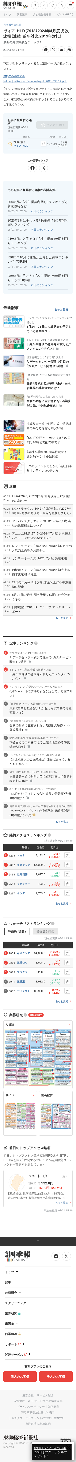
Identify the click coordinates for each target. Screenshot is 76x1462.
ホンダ (21, 893)
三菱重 (21, 981)
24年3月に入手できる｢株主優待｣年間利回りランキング (38, 241)
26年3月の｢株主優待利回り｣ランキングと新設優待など (38, 204)
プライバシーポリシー (31, 1407)
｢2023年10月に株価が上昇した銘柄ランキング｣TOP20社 (38, 259)
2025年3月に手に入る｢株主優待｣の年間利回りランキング (38, 222)
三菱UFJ (22, 962)
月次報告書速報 (42, 14)
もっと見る (61, 309)
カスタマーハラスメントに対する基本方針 (38, 1418)
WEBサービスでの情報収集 (45, 1401)
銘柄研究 (11, 1292)
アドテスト (23, 991)
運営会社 (28, 1395)
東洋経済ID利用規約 (38, 1424)
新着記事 (22, 14)
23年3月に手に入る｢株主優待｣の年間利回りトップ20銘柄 (38, 278)
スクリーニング (15, 1303)
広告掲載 (19, 1401)
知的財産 (53, 1407)
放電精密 (22, 874)
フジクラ (22, 972)
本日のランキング (42, 211)
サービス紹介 (45, 1395)
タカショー (23, 884)
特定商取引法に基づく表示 (38, 1412)
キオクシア (23, 865)
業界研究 (11, 1313)
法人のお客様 (56, 1376)
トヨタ (21, 855)
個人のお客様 (20, 1376)
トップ (7, 14)
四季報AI (11, 1334)
